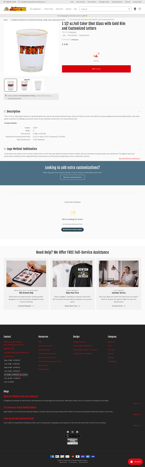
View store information (14, 98)
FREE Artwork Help (26, 293)
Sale (72, 2)
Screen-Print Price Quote (47, 358)
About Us (111, 342)
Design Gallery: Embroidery (82, 354)
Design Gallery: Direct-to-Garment (85, 350)
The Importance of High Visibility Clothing (20, 407)
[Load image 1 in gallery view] (10, 85)
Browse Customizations (72, 177)
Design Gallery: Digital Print (83, 346)
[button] (35, 9)
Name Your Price (72, 293)
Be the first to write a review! (72, 229)
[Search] (129, 9)
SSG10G (74, 35)
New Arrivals (80, 2)
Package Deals (104, 2)
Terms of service (83, 462)
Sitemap (111, 358)
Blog (109, 346)
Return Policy (43, 365)
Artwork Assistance (45, 346)
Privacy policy (73, 462)
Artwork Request (24, 306)
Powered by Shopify (82, 460)
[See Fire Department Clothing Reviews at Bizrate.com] (72, 444)
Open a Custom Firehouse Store (49, 361)
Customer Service (119, 293)
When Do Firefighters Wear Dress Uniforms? (21, 396)
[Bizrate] (142, 466)
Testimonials (112, 361)
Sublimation (84, 35)
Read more (73, 32)
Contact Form (117, 306)
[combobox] (106, 9)
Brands (127, 2)
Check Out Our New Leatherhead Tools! (19, 418)
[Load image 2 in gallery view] (24, 85)
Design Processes (79, 342)
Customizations (117, 2)
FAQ (39, 342)
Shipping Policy (43, 369)
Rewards (111, 354)
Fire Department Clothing (69, 460)
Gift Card (111, 350)
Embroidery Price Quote (46, 354)
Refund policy (63, 462)
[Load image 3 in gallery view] (38, 85)
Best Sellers (92, 2)
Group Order (137, 2)
